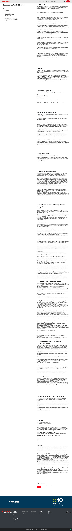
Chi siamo (23, 512)
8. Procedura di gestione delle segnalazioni (11, 18)
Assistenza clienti (53, 1)
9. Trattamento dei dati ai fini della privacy (11, 19)
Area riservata (50, 513)
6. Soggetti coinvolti (8, 15)
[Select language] (64, 1)
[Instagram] (68, 512)
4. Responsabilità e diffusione (9, 14)
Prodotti (43, 1)
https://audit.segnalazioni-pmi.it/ (59, 214)
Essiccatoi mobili (42, 513)
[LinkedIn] (66, 512)
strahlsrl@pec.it (15, 521)
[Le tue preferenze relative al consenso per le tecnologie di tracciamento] (70, 529)
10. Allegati (6, 20)
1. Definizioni (7, 10)
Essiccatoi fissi (42, 512)
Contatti (23, 514)
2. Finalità (6, 11)
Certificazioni (24, 513)
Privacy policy (33, 512)
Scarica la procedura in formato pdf (43, 424)
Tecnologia (47, 1)
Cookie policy (33, 513)
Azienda (39, 1)
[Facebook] (70, 512)
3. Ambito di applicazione (8, 13)
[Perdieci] (58, 502)
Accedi (68, 1)
